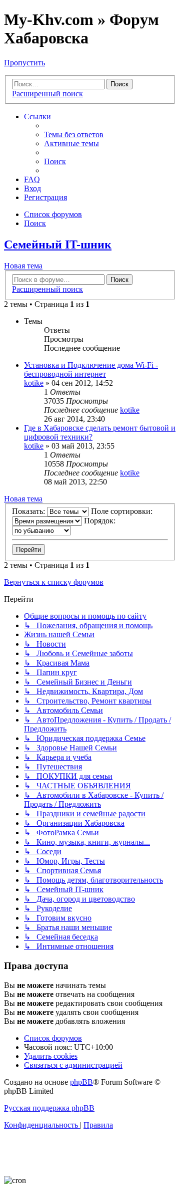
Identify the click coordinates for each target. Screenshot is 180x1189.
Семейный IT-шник (58, 244)
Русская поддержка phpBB (49, 1108)
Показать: (29, 511)
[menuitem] (74, 134)
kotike (34, 383)
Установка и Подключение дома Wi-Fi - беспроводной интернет (91, 369)
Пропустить (24, 62)
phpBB (81, 1082)
